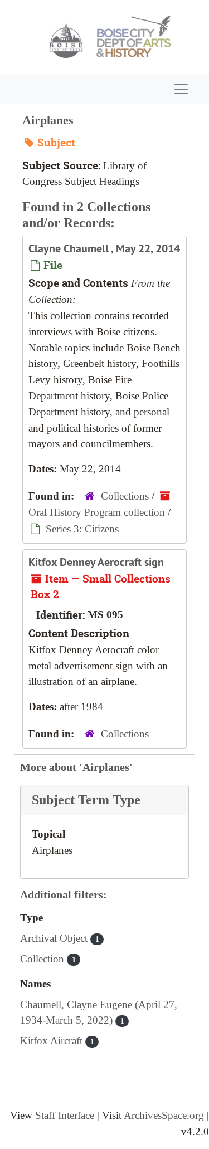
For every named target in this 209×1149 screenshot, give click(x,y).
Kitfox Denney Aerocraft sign (96, 562)
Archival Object (59, 938)
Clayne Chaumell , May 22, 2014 (104, 248)
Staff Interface (64, 1115)
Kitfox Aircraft (57, 1041)
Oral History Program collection (96, 512)
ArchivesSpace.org (164, 1115)
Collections (125, 496)
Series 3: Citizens (82, 529)
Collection (48, 959)
